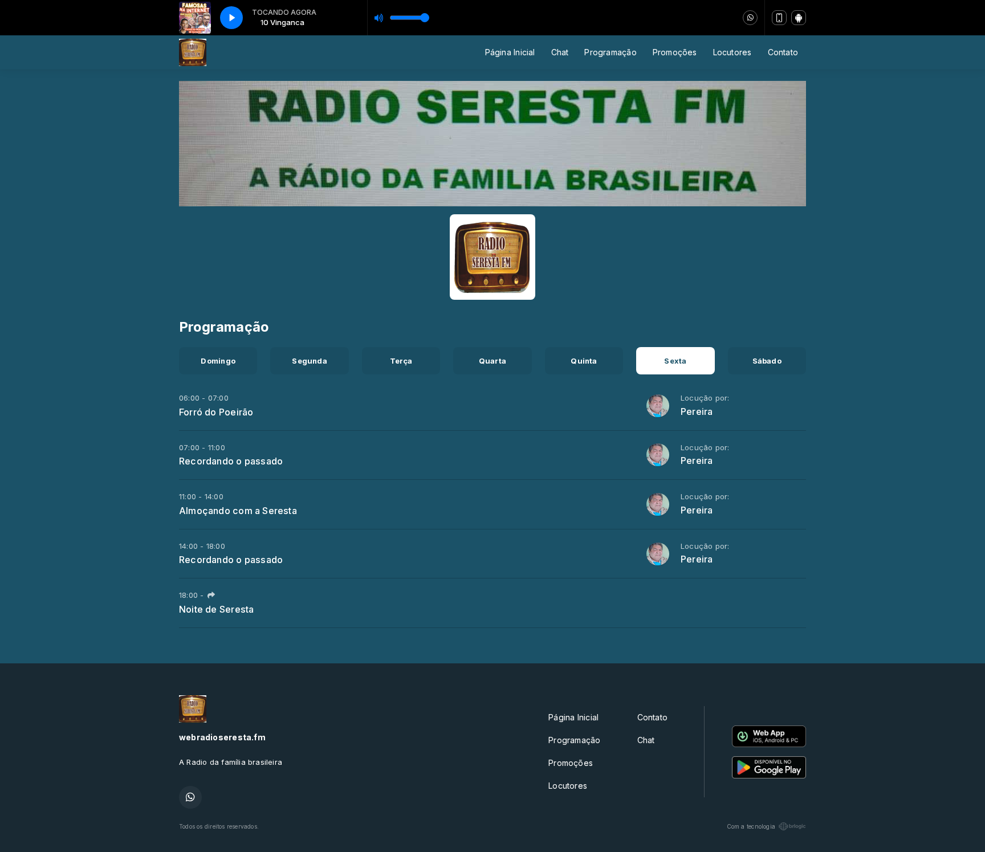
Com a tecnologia (751, 826)
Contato (783, 52)
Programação (610, 52)
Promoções (675, 52)
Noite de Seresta (216, 609)
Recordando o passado (231, 461)
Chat (560, 52)
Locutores (732, 52)
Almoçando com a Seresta (238, 510)
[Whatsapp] (750, 17)
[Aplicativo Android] (798, 17)
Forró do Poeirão (216, 412)
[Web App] (779, 17)
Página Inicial (510, 52)
